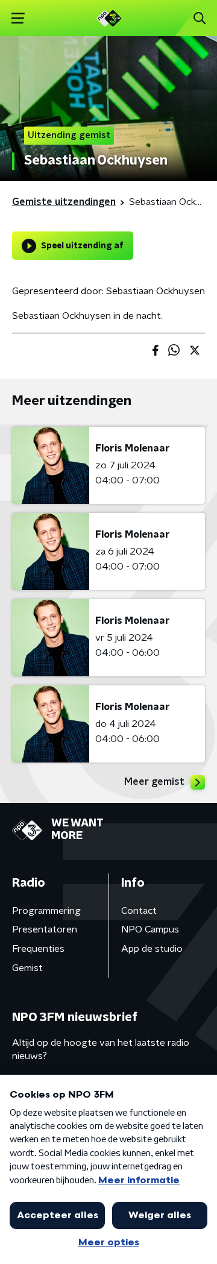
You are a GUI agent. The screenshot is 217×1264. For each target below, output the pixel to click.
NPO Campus (150, 929)
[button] (18, 18)
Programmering (46, 911)
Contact (139, 911)
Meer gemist (154, 782)
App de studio (152, 949)
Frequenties (38, 949)
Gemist (27, 968)
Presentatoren (44, 929)
